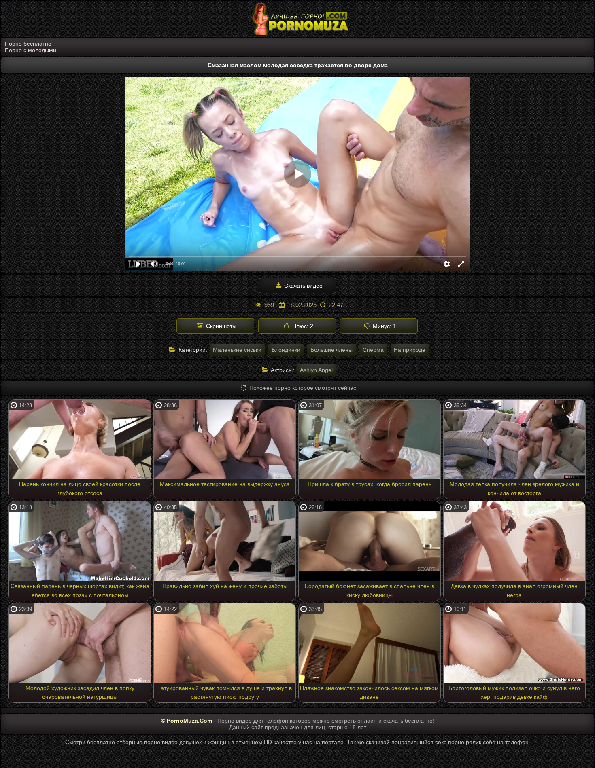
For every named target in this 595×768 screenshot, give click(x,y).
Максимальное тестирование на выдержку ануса (225, 484)
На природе (409, 350)
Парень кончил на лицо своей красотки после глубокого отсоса (79, 488)
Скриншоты (220, 326)
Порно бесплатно (28, 43)
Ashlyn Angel (316, 370)
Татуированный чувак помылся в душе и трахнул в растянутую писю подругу (224, 692)
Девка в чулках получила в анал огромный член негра (514, 590)
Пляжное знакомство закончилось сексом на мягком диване (369, 692)
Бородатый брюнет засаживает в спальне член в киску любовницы (369, 590)
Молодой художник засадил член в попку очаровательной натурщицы (80, 692)
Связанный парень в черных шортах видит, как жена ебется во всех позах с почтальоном (80, 590)
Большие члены (331, 350)
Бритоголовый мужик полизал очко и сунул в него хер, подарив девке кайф (514, 692)
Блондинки (286, 350)
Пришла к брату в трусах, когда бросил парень (369, 484)
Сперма (373, 350)
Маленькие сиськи (237, 350)
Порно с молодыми (30, 50)
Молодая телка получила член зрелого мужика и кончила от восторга (514, 488)
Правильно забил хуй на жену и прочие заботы (224, 586)
